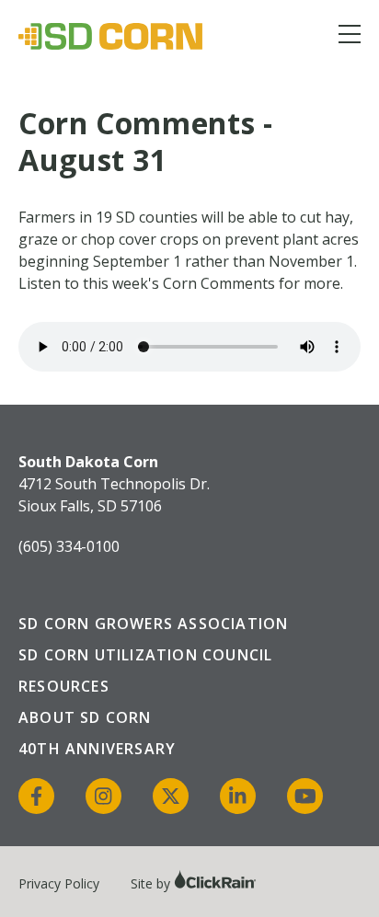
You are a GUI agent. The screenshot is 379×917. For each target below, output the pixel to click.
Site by (152, 883)
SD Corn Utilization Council (145, 655)
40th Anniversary (97, 749)
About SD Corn (85, 717)
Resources (63, 686)
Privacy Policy (58, 883)
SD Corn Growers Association (153, 623)
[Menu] (350, 37)
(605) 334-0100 (69, 546)
